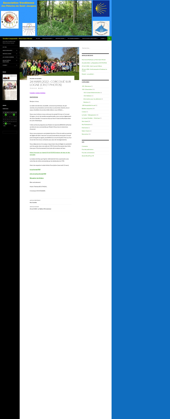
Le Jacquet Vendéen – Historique (91, 118)
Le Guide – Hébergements (89, 115)
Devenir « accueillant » (88, 74)
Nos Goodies (35, 201)
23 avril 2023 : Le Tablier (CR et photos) (40, 208)
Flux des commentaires (88, 152)
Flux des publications (87, 149)
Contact (102, 38)
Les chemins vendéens (73, 38)
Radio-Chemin (86, 131)
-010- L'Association (87, 89)
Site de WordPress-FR (88, 156)
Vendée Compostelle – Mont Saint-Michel (17, 38)
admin (41, 88)
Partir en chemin (60, 38)
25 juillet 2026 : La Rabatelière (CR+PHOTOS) (94, 63)
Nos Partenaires (86, 124)
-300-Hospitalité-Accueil (89, 105)
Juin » (15, 125)
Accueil (38, 38)
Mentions (86, 102)
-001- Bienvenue (86, 86)
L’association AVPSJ (47, 38)
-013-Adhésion (87, 96)
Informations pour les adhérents (92, 99)
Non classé (85, 121)
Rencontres (85, 134)
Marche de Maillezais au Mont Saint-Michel (94, 59)
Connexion (85, 146)
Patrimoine (85, 127)
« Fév (4, 125)
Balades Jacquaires (36, 78)
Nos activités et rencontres (89, 38)
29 (5, 123)
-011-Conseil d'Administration (91, 92)
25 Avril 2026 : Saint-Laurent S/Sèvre (92, 66)
